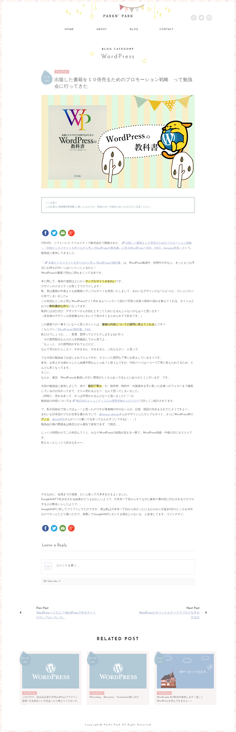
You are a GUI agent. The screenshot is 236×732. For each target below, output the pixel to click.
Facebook (194, 18)
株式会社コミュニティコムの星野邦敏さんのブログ (108, 401)
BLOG (134, 29)
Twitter (201, 18)
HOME (69, 29)
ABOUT (102, 29)
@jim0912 (58, 419)
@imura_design (109, 414)
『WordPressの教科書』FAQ (73, 329)
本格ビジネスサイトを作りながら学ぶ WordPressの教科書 (84, 263)
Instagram (209, 18)
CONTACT (166, 29)
